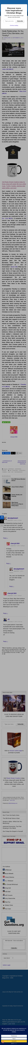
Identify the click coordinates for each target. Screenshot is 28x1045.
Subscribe (20, 21)
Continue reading (14, 25)
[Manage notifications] (3, 1042)
